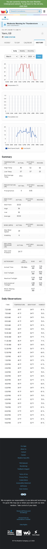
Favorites (5, 19)
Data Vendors (23, 489)
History (39, 43)
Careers (23, 455)
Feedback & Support (23, 469)
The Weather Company (11, 532)
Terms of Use (23, 474)
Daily (15, 51)
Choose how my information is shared (23, 518)
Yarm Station (9, 37)
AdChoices (23, 486)
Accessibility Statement (23, 483)
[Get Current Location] (39, 11)
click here (23, 6)
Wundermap (23, 466)
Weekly (22, 51)
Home (4, 11)
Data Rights (23, 524)
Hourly (7, 43)
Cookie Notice (23, 480)
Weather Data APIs (23, 458)
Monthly (31, 51)
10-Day (17, 43)
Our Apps (23, 446)
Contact (23, 452)
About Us (23, 449)
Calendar (28, 43)
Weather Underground (27, 532)
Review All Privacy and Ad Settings (23, 511)
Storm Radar (36, 532)
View (39, 56)
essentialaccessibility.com (23, 494)
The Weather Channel (19, 533)
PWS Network (23, 463)
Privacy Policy (23, 477)
